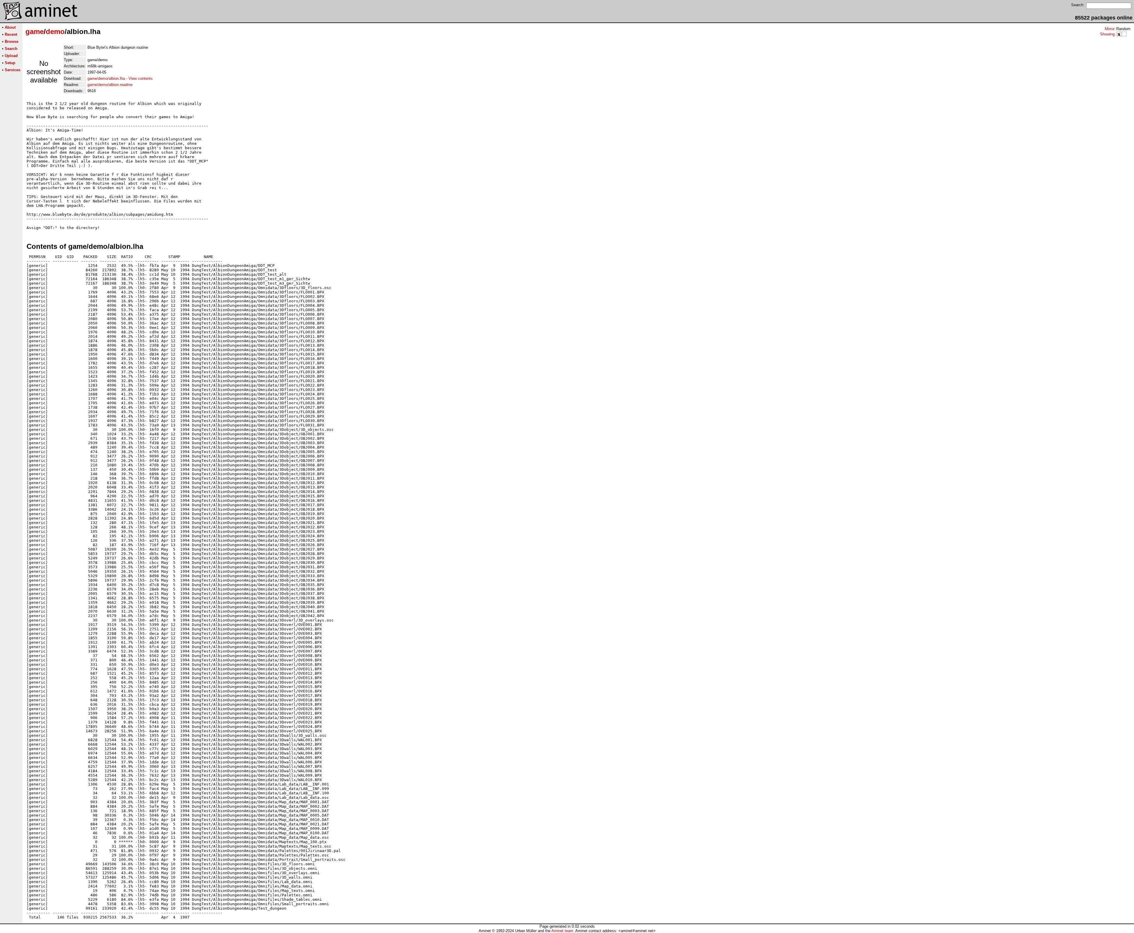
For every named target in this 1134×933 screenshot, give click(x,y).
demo (55, 31)
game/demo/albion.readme (110, 84)
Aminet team (562, 931)
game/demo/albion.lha (106, 78)
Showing (1107, 34)
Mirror (1110, 29)
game (34, 31)
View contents (140, 78)
